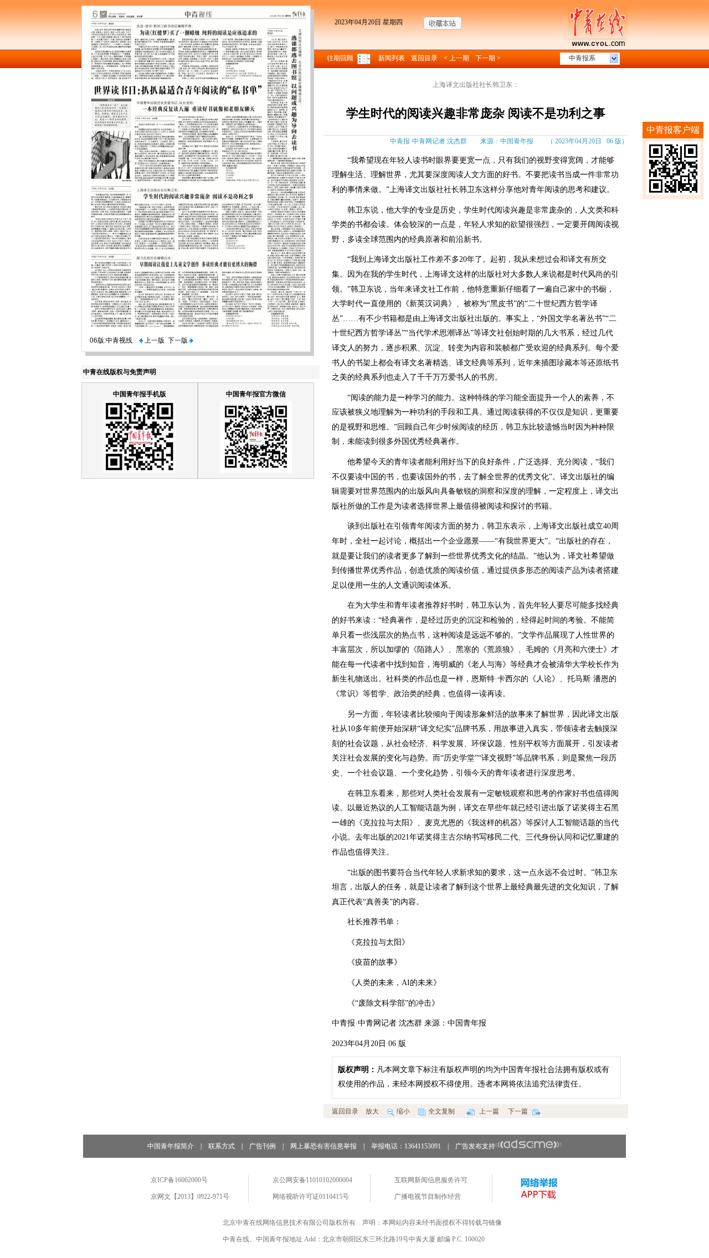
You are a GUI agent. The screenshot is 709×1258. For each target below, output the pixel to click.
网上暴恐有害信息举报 (323, 1146)
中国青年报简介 (170, 1146)
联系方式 (221, 1146)
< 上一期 (456, 58)
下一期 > (488, 58)
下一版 (178, 340)
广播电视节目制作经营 (427, 1196)
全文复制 (441, 1111)
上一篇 (488, 1111)
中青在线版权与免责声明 (119, 372)
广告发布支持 (475, 1146)
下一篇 (519, 1111)
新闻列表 (391, 58)
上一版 (154, 340)
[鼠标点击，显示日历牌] (364, 58)
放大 (372, 1111)
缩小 (403, 1111)
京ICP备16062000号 (179, 1180)
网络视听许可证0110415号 (311, 1196)
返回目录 (424, 58)
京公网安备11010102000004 (312, 1180)
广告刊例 (262, 1146)
